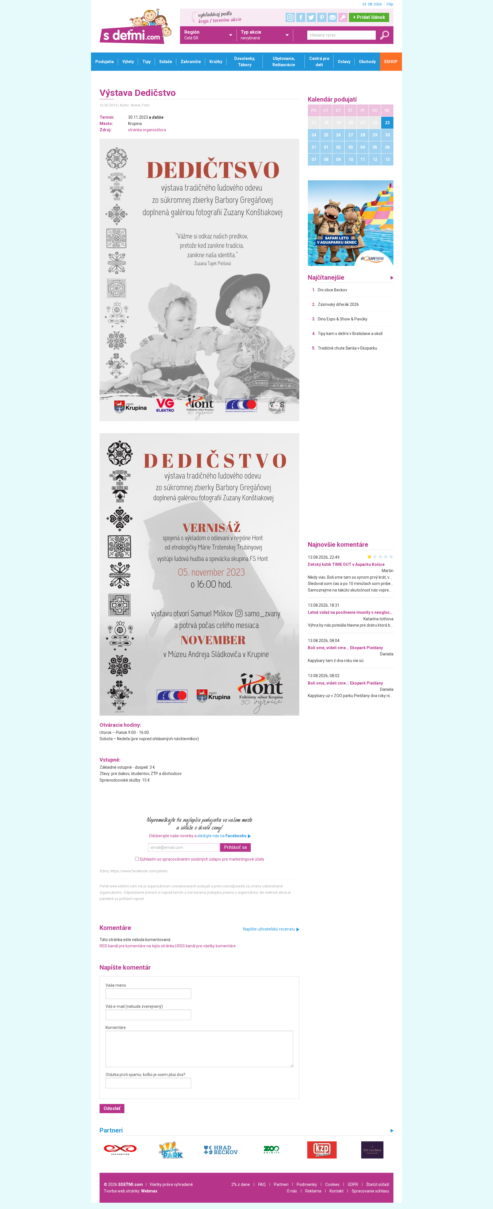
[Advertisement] (350, 447)
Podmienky (307, 1184)
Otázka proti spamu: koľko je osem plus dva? (145, 1074)
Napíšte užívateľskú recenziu (269, 929)
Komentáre (116, 1027)
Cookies (332, 1184)
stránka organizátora (147, 130)
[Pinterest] (321, 17)
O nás (292, 1191)
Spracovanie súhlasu (370, 1191)
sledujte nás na (221, 835)
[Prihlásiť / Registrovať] (342, 17)
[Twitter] (311, 17)
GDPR (353, 1184)
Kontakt (337, 1191)
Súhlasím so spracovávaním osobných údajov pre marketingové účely (202, 859)
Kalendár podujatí (332, 99)
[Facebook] (300, 17)
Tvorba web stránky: (130, 1191)
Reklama (313, 1191)
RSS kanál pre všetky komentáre (206, 946)
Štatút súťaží (377, 1184)
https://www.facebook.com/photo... (140, 871)
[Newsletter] (332, 17)
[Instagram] (290, 17)
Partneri (281, 1184)
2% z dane (240, 1184)
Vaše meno (116, 985)
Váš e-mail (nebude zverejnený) (134, 1006)
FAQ (262, 1184)
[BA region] (350, 223)
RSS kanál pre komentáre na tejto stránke (137, 946)
